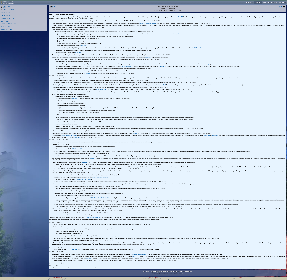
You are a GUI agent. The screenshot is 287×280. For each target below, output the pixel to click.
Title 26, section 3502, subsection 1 (100, 177)
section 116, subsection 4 (72, 249)
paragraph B (92, 158)
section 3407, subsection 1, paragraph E (171, 34)
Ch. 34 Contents (6, 15)
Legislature (49, 279)
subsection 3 (78, 52)
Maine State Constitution (270, 2)
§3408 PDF (7, 7)
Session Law (249, 2)
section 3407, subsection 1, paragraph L (148, 23)
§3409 (281, 6)
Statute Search (5, 13)
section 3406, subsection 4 (197, 48)
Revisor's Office (6, 27)
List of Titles (5, 21)
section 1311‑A (89, 258)
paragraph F (135, 133)
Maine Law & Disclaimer (8, 24)
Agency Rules (65, 279)
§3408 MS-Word (8, 10)
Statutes (257, 2)
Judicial (59, 279)
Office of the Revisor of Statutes (56, 275)
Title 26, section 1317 (77, 149)
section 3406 (207, 135)
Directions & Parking (164, 279)
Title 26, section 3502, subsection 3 (82, 179)
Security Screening (155, 279)
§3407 (54, 6)
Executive (55, 279)
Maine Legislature (6, 29)
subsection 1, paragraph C (102, 89)
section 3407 (180, 17)
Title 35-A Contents (7, 18)
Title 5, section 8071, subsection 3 (69, 135)
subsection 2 (135, 256)
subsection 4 (84, 45)
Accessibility (148, 279)
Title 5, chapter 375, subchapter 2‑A (92, 217)
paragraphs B (85, 162)
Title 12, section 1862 (126, 66)
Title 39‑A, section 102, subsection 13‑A (100, 198)
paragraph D (148, 57)
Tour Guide (142, 279)
